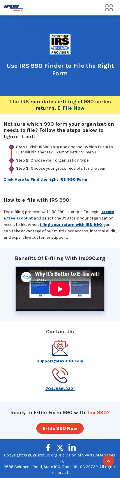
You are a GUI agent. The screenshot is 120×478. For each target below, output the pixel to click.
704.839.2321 (60, 388)
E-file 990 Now (60, 428)
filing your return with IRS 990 (71, 224)
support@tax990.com (60, 361)
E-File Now (70, 108)
